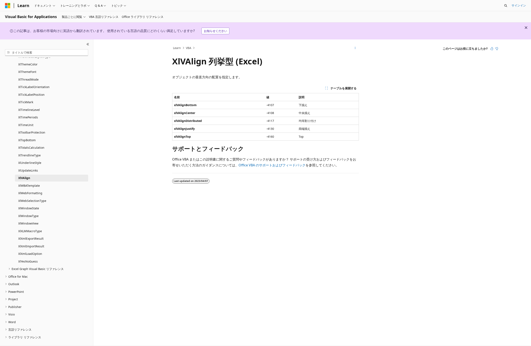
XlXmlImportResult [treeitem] (31, 246)
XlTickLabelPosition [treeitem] (31, 95)
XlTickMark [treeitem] (25, 102)
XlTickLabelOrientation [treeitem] (34, 87)
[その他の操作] (355, 48)
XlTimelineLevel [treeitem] (29, 110)
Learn (177, 48)
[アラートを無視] (526, 27)
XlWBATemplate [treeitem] (29, 186)
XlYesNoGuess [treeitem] (28, 261)
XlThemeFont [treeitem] (27, 72)
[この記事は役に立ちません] (496, 48)
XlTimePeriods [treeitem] (28, 117)
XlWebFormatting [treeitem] (30, 193)
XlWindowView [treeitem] (28, 223)
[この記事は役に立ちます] (491, 48)
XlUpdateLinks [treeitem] (28, 170)
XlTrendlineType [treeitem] (29, 155)
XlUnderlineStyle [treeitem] (29, 163)
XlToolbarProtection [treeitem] (31, 132)
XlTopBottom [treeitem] (27, 140)
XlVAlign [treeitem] (24, 178)
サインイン (519, 5)
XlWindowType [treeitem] (28, 216)
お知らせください (215, 31)
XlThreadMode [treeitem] (28, 79)
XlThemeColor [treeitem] (28, 64)
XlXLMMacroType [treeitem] (30, 231)
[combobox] (46, 52)
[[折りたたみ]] (87, 44)
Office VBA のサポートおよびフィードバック (272, 165)
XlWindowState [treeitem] (28, 208)
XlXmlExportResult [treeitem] (31, 238)
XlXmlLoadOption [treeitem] (30, 254)
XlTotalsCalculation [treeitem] (31, 148)
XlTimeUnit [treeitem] (25, 125)
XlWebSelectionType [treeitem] (32, 201)
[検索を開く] (506, 5)
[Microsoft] (7, 5)
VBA (188, 48)
